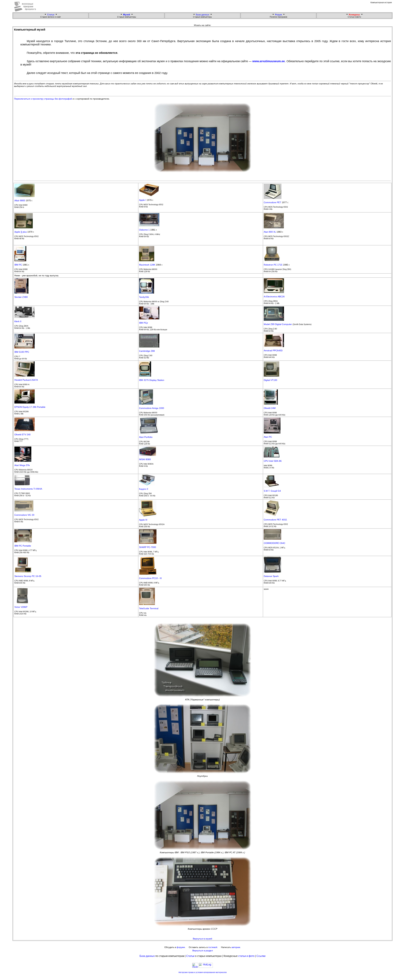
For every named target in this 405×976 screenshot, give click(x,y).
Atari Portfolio (146, 437)
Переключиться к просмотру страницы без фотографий (43, 98)
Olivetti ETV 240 (22, 434)
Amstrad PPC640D (273, 350)
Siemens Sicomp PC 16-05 (27, 576)
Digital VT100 (270, 380)
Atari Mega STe (22, 465)
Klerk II (17, 321)
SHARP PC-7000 (147, 547)
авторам (235, 947)
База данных (202, 14)
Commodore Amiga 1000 (151, 408)
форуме (181, 947)
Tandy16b (144, 297)
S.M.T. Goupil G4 (272, 491)
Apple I (142, 200)
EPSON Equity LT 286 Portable (29, 407)
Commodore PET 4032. (275, 519)
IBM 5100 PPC (21, 352)
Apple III (143, 520)
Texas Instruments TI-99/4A (28, 489)
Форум (278, 14)
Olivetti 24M (270, 408)
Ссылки (260, 956)
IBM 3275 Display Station (151, 380)
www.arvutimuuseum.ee (268, 61)
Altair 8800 (19, 200)
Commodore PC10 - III (150, 578)
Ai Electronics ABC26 (274, 296)
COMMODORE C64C (274, 543)
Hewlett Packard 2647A (26, 380)
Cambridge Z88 (147, 351)
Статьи (50, 14)
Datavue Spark (271, 576)
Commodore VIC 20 (24, 515)
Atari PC (268, 437)
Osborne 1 (144, 229)
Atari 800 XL (270, 232)
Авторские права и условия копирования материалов (202, 972)
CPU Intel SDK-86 (273, 461)
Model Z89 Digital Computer (278, 324)
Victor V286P (20, 607)
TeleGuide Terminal (148, 608)
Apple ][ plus (20, 232)
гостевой (212, 947)
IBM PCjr (143, 323)
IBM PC (18, 264)
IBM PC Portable (22, 545)
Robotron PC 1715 (273, 264)
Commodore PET (272, 202)
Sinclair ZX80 (21, 297)
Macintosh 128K (147, 264)
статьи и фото (246, 956)
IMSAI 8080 (145, 459)
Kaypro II (143, 489)
